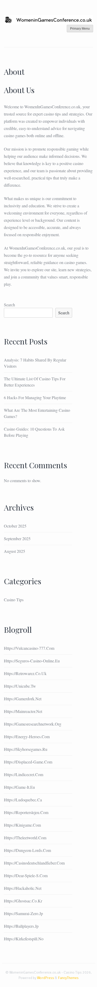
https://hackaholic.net (22, 888)
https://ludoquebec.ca (23, 799)
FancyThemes (68, 978)
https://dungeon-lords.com (27, 850)
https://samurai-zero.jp (23, 913)
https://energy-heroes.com (27, 736)
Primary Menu (80, 28)
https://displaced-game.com (28, 761)
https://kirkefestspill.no (23, 938)
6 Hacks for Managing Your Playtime (35, 397)
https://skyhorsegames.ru (25, 749)
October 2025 (15, 526)
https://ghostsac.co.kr (23, 900)
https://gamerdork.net (22, 698)
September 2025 (17, 538)
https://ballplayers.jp (21, 926)
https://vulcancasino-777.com (29, 648)
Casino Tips (14, 599)
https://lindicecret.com (23, 774)
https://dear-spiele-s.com (26, 875)
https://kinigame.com (22, 825)
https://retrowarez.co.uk (25, 673)
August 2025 (14, 551)
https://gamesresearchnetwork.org (32, 724)
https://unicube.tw (20, 686)
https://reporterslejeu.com (26, 812)
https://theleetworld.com (25, 837)
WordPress (45, 978)
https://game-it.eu (19, 787)
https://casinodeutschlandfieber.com (34, 863)
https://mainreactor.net (23, 711)
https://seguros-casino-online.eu (32, 660)
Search (9, 304)
